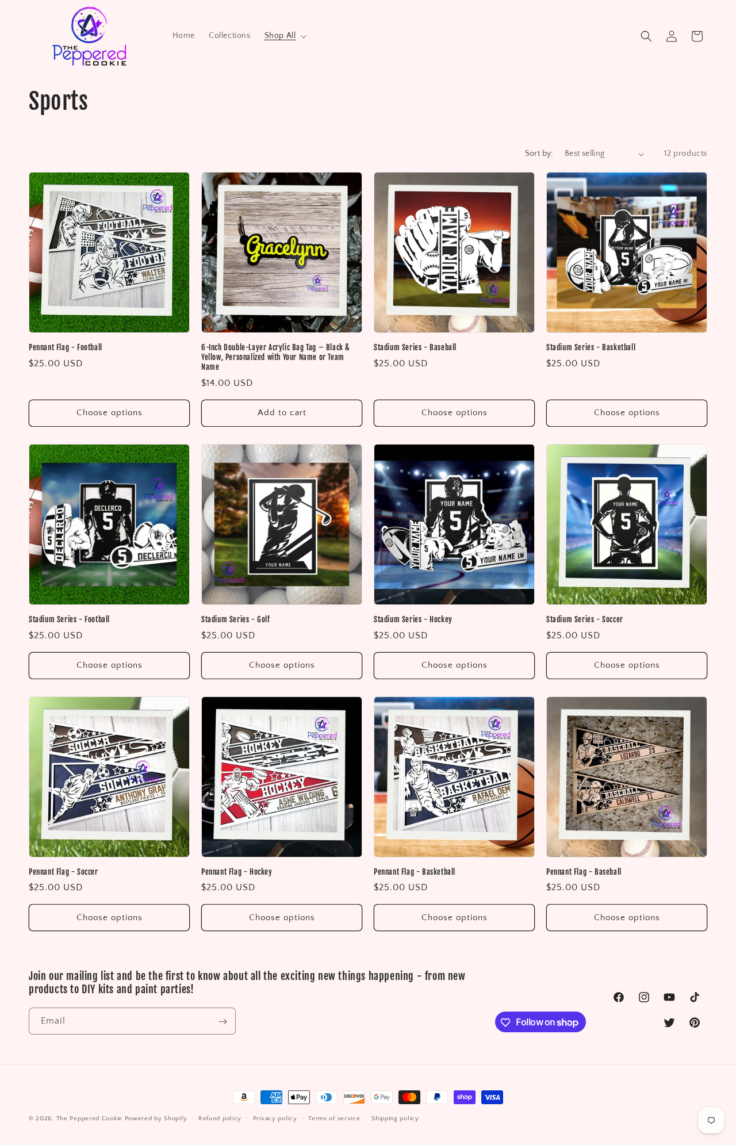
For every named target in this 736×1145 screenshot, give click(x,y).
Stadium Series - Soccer (584, 619)
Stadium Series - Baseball (415, 347)
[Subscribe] (222, 1021)
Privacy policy (275, 1118)
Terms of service (334, 1118)
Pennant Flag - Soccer (63, 871)
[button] (285, 36)
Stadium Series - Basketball (590, 347)
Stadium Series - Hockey (413, 619)
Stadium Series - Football (69, 619)
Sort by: (539, 153)
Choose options (109, 413)
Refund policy (219, 1118)
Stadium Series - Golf (235, 619)
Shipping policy (395, 1118)
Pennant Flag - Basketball (414, 871)
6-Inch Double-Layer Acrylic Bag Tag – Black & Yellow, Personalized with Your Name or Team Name (275, 357)
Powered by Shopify (156, 1118)
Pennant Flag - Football (65, 347)
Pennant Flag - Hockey (237, 871)
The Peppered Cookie (89, 1118)
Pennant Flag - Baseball (584, 871)
